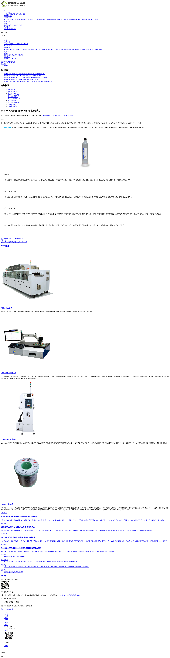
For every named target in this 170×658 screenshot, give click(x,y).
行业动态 (14, 25)
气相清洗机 (22, 19)
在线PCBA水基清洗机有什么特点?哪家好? (14, 242)
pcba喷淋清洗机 (73, 19)
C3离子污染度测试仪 (8, 373)
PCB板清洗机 (12, 100)
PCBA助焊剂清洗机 (50, 19)
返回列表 (3, 64)
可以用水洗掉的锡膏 (67, 115)
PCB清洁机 (15, 19)
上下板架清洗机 (13, 97)
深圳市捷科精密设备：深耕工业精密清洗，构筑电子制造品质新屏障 (25, 77)
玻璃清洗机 (11, 104)
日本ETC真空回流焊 (30, 567)
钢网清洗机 (85, 567)
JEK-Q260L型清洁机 (8, 439)
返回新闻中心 (5, 65)
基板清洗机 (11, 89)
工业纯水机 (61, 567)
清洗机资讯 (7, 25)
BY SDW (79, 595)
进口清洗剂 (39, 567)
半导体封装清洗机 (62, 19)
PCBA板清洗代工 (83, 19)
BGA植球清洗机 (39, 19)
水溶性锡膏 (46, 115)
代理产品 (7, 21)
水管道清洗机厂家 (13, 95)
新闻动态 (7, 23)
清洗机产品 (7, 18)
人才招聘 (13, 29)
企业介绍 (7, 14)
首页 (5, 10)
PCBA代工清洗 (6, 308)
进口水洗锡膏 (19, 567)
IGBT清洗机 (30, 19)
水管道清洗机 (12, 93)
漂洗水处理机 (69, 567)
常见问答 (20, 25)
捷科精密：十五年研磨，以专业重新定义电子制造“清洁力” (22, 75)
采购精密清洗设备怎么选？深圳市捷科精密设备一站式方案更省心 (24, 74)
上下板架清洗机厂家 (14, 99)
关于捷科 (7, 12)
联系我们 (7, 27)
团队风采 (13, 14)
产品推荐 (5, 246)
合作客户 (24, 14)
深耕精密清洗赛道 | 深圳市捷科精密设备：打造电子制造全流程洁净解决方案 (28, 81)
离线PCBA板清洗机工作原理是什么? (12, 238)
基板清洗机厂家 (13, 91)
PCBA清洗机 (8, 16)
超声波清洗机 (77, 567)
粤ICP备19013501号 (64, 595)
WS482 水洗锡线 (7, 504)
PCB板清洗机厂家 (13, 102)
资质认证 (18, 14)
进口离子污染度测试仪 (50, 567)
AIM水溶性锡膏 (55, 115)
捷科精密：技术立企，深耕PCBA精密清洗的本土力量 (21, 79)
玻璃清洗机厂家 (13, 106)
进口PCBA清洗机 (93, 19)
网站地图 (73, 595)
